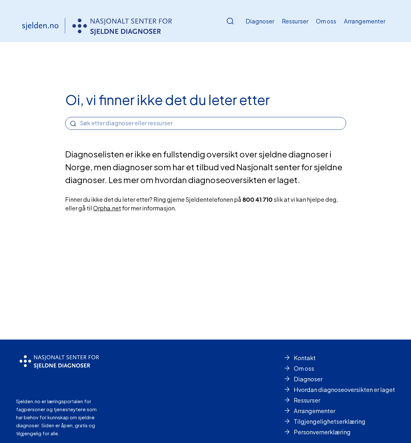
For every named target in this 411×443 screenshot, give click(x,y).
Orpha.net (107, 208)
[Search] (73, 123)
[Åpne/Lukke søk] (230, 21)
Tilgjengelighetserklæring (329, 421)
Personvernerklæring (322, 432)
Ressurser (295, 21)
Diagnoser (260, 21)
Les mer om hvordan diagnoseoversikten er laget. (204, 179)
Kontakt (305, 357)
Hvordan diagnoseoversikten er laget (344, 389)
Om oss (326, 21)
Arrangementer (364, 21)
